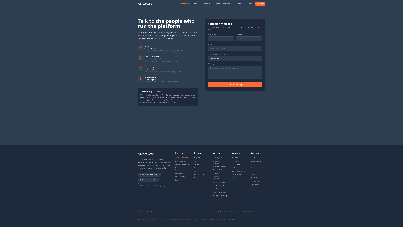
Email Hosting (180, 177)
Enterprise (216, 173)
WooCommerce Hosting (180, 169)
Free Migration (218, 158)
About (253, 158)
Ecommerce (198, 178)
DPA (231, 211)
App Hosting (179, 173)
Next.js (196, 161)
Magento (197, 158)
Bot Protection (218, 189)
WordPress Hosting (182, 164)
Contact (253, 175)
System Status (256, 181)
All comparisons (237, 178)
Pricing (217, 4)
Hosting (196, 4)
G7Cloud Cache (218, 185)
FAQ (252, 164)
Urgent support (149, 69)
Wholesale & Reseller (217, 178)
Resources (227, 4)
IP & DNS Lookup (256, 178)
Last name (239, 35)
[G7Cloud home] (145, 4)
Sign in (250, 4)
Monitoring (217, 199)
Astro (196, 168)
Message (211, 64)
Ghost (196, 171)
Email (210, 44)
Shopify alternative (238, 171)
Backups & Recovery (220, 196)
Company (239, 4)
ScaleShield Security (220, 182)
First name (212, 35)
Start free (260, 4)
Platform (207, 4)
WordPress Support (220, 167)
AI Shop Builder (180, 161)
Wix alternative (237, 175)
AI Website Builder (181, 158)
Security (238, 211)
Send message (236, 84)
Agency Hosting (218, 170)
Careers (253, 171)
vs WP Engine (236, 161)
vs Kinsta (235, 158)
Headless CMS (199, 175)
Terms (226, 211)
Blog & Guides (256, 161)
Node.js (197, 164)
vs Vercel (235, 168)
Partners (254, 168)
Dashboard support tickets (153, 59)
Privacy (218, 211)
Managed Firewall (219, 192)
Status (263, 211)
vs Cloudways (236, 164)
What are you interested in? (218, 54)
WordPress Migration (217, 162)
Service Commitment (251, 211)
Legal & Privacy (256, 185)
